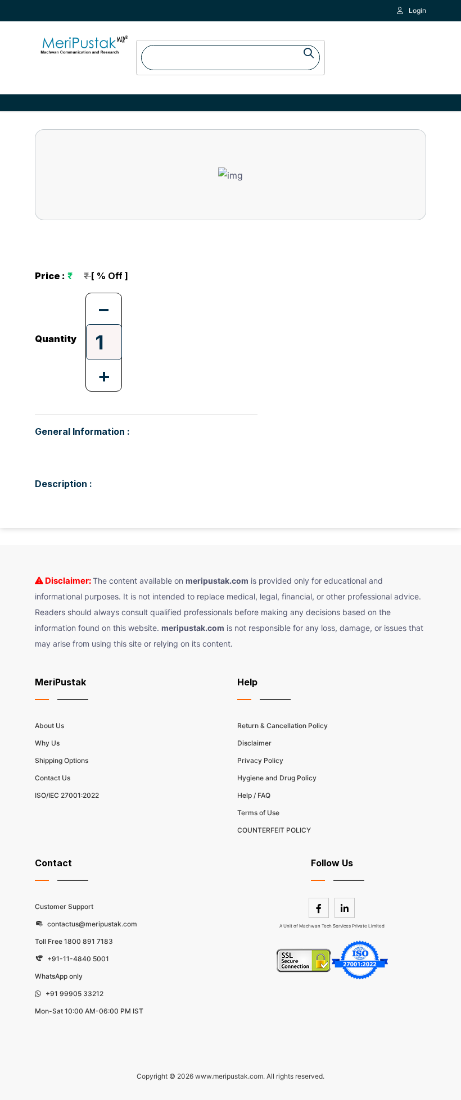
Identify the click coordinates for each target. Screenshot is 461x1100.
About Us (49, 725)
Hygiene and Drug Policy (277, 778)
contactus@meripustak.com (91, 924)
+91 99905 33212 (73, 993)
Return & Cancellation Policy (282, 725)
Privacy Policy (260, 760)
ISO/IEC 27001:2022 (67, 795)
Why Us (47, 743)
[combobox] (230, 57)
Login (417, 10)
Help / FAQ (253, 795)
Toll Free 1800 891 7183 (74, 941)
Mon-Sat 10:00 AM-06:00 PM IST (89, 1011)
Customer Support (64, 906)
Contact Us (52, 778)
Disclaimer (254, 743)
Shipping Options (61, 760)
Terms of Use (258, 812)
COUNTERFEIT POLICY (274, 830)
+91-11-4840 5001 (77, 958)
